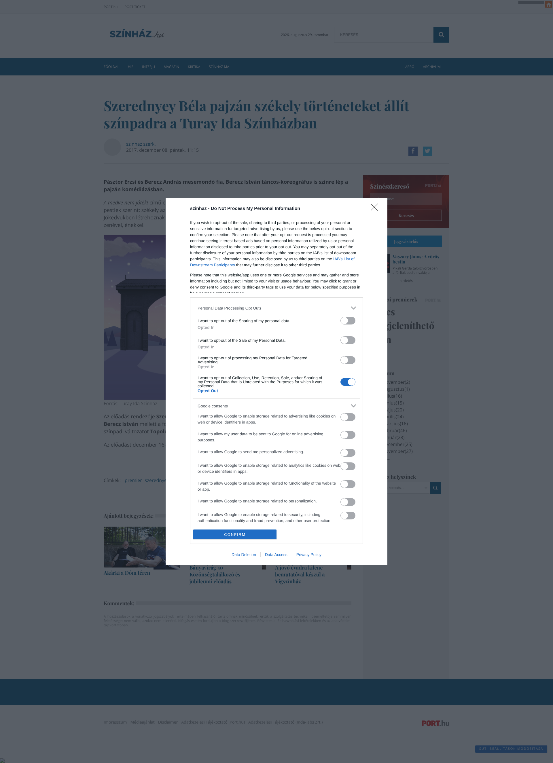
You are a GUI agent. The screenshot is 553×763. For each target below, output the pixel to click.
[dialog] (276, 381)
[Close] (376, 209)
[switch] (347, 320)
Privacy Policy (308, 554)
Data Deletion (244, 554)
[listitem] (276, 308)
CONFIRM (235, 534)
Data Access (276, 554)
